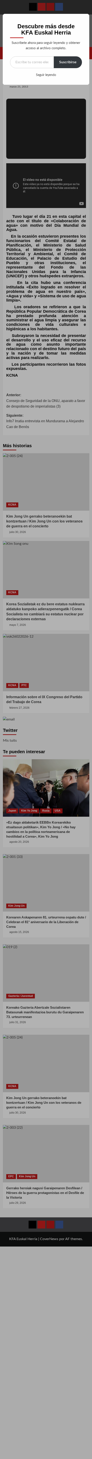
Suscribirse (68, 62)
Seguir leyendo (46, 75)
